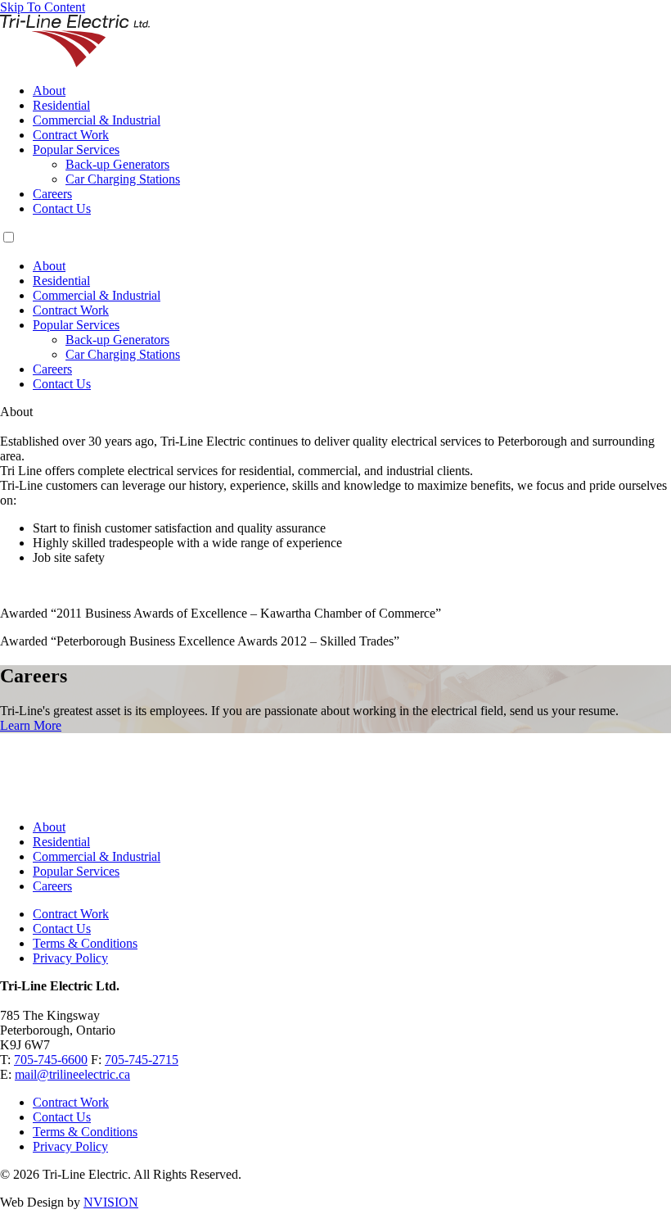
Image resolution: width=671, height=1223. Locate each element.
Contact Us (62, 208)
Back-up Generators (117, 164)
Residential (61, 105)
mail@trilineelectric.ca (72, 1074)
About (49, 90)
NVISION (110, 1202)
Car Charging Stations (122, 179)
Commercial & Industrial (96, 120)
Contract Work (71, 135)
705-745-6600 (51, 1060)
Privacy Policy (70, 958)
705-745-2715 (141, 1060)
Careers (52, 194)
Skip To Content (42, 7)
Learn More (30, 725)
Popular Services (76, 149)
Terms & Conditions (85, 943)
